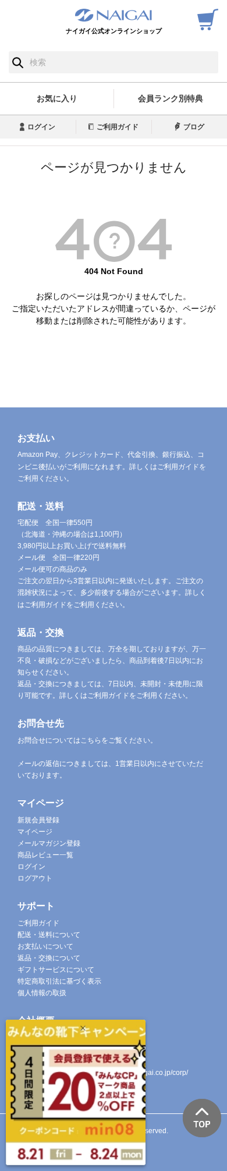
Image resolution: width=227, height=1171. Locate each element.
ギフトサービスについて (55, 970)
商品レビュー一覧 (45, 855)
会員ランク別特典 (170, 98)
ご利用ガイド (118, 127)
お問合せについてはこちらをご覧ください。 (87, 740)
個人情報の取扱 (41, 993)
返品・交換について (48, 958)
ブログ (193, 127)
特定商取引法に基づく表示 (59, 981)
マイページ (34, 832)
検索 (18, 62)
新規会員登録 (38, 820)
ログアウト (34, 878)
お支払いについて (45, 946)
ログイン (41, 127)
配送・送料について (48, 935)
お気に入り (57, 98)
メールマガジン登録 (48, 843)
